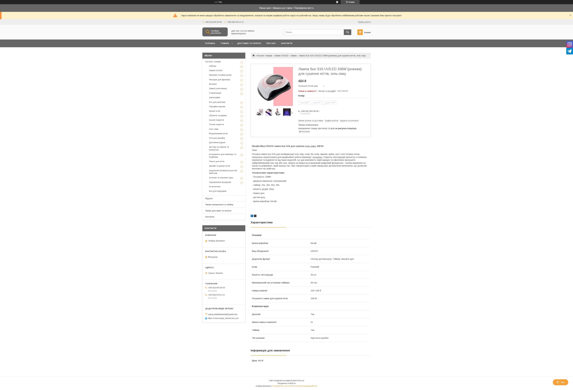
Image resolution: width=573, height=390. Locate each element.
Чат (563, 382)
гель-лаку (310, 146)
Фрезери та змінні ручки (220, 75)
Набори (212, 66)
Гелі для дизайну (217, 138)
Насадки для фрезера (219, 79)
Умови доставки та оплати (218, 210)
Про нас (271, 43)
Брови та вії (214, 111)
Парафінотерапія (217, 106)
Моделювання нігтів (218, 133)
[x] (255, 216)
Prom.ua (300, 381)
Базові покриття (216, 120)
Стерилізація (215, 93)
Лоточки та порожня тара (221, 178)
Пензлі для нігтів (216, 161)
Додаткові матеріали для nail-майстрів (223, 171)
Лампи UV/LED (281, 55)
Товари (224, 43)
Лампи (294, 55)
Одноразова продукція (220, 182)
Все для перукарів (217, 191)
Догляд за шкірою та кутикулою (219, 148)
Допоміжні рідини (217, 142)
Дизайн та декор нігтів (219, 166)
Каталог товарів (264, 55)
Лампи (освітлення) (218, 88)
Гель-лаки (213, 129)
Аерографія (214, 97)
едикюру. (318, 157)
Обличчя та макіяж (218, 115)
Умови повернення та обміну (219, 204)
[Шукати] (347, 32)
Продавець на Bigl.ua (286, 383)
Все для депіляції (217, 102)
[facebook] (252, 216)
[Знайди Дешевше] (215, 35)
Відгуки (208, 198)
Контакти (286, 43)
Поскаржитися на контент (282, 386)
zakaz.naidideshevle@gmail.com (222, 314)
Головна (210, 43)
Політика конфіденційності (306, 386)
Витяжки (213, 84)
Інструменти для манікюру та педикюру (222, 155)
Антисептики (214, 186)
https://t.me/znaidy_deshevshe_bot (223, 318)
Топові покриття (216, 124)
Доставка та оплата (249, 43)
